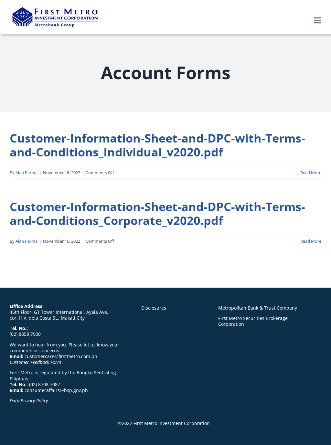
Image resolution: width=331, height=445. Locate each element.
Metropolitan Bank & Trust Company (257, 308)
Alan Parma (26, 172)
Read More (310, 172)
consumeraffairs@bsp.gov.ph (56, 390)
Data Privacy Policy (29, 400)
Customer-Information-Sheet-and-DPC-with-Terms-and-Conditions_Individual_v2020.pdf (157, 145)
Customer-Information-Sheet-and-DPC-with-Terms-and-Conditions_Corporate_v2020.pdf (157, 213)
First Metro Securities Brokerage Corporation (253, 321)
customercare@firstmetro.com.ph (61, 356)
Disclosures (153, 308)
